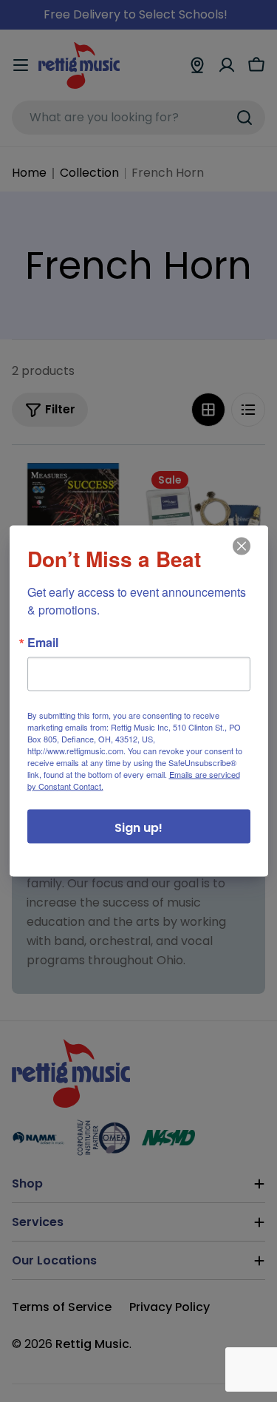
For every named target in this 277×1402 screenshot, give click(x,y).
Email (42, 642)
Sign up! (138, 827)
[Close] (240, 557)
